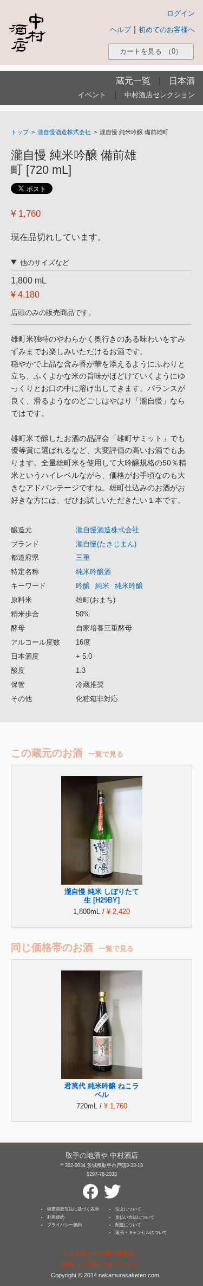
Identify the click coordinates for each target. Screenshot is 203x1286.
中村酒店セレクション (160, 95)
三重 (83, 557)
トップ (20, 132)
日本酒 (182, 80)
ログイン (181, 13)
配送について (128, 1224)
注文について (128, 1209)
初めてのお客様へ (167, 30)
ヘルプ (120, 30)
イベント (92, 95)
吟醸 (83, 586)
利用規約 (55, 1217)
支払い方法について (134, 1217)
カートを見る (151, 51)
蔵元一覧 (133, 80)
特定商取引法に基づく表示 (73, 1209)
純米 (102, 586)
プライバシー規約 (64, 1224)
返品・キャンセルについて (141, 1232)
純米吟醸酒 (93, 572)
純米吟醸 (129, 586)
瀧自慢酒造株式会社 (64, 132)
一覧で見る (105, 754)
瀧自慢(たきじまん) (106, 544)
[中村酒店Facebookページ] (90, 1187)
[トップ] (27, 32)
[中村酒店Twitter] (112, 1187)
